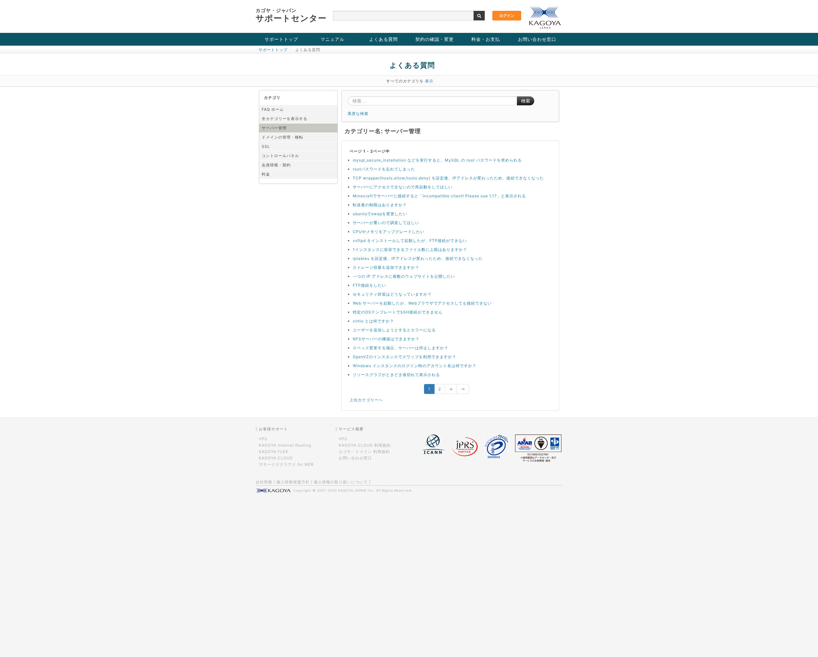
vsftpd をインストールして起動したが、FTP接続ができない (410, 240)
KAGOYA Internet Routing (285, 445)
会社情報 (264, 482)
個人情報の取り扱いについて (341, 482)
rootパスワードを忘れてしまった (384, 169)
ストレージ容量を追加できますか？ (386, 267)
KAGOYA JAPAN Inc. (356, 490)
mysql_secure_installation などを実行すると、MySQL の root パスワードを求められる (437, 160)
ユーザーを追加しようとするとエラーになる (394, 330)
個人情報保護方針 (293, 482)
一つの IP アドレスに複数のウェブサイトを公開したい (404, 276)
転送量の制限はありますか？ (380, 204)
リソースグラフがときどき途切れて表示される (396, 374)
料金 (266, 174)
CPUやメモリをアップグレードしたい (388, 231)
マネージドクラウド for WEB (286, 464)
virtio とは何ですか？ (373, 321)
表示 (429, 81)
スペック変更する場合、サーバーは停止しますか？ (400, 347)
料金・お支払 (485, 39)
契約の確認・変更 (434, 39)
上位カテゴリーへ (366, 399)
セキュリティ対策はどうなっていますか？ (392, 294)
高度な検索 (358, 113)
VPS (263, 438)
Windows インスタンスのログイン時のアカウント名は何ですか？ (414, 365)
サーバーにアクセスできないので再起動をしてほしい (402, 187)
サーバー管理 (274, 127)
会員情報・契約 (276, 164)
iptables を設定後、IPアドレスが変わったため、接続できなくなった (418, 258)
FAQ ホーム (273, 109)
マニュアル (332, 39)
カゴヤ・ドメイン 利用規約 (364, 451)
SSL (266, 146)
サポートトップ (281, 39)
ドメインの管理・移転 (282, 137)
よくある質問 (383, 39)
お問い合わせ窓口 (537, 39)
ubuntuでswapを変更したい (380, 213)
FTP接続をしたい (369, 285)
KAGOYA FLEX (273, 451)
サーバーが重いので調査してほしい (386, 222)
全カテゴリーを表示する (284, 118)
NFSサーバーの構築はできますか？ (386, 338)
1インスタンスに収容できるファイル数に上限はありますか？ (410, 249)
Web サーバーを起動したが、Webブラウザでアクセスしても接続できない (422, 303)
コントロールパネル (280, 155)
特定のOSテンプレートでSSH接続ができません (398, 312)
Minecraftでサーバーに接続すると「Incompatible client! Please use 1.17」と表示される (439, 195)
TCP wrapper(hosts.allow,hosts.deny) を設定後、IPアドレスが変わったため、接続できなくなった (448, 178)
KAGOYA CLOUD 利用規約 (365, 445)
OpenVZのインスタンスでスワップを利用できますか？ (404, 356)
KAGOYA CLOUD (276, 458)
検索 (525, 100)
